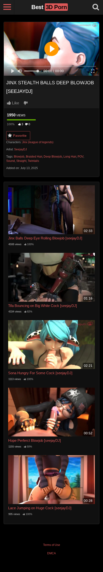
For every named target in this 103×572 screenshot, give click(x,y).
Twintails (33, 161)
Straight (21, 161)
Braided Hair (34, 156)
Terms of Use (51, 545)
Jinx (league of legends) (37, 142)
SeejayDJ (20, 149)
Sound (10, 161)
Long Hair (69, 156)
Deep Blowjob (53, 156)
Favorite (20, 135)
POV (80, 156)
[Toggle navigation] (7, 7)
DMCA (51, 553)
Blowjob (19, 156)
